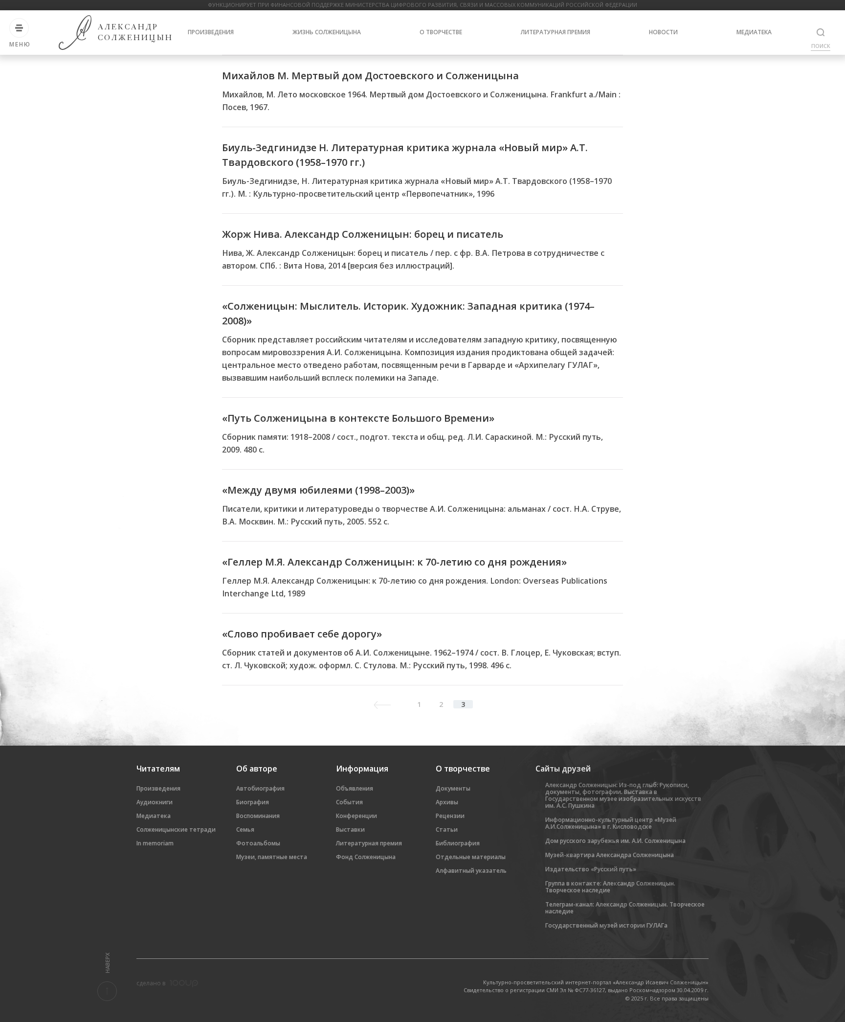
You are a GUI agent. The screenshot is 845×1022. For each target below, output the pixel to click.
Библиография (458, 843)
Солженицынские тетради (176, 829)
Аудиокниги (154, 802)
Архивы (447, 802)
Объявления (354, 788)
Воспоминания (258, 816)
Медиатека (754, 32)
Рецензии (450, 816)
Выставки (350, 829)
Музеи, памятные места (271, 857)
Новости (663, 32)
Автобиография (260, 788)
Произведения (211, 32)
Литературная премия (555, 32)
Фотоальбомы (258, 843)
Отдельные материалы (471, 857)
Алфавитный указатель (471, 870)
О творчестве (441, 32)
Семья (245, 829)
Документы (453, 788)
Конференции (356, 816)
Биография (252, 802)
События (349, 802)
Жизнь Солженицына (326, 32)
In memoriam (155, 843)
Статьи (447, 829)
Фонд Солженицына (366, 857)
